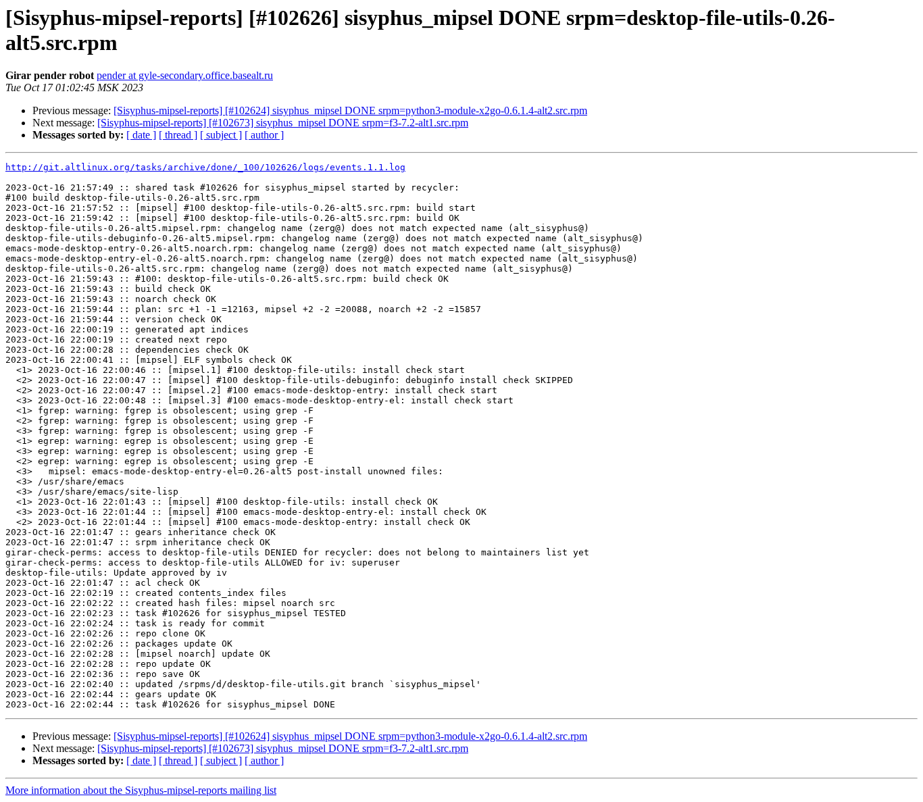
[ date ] (141, 135)
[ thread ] (178, 135)
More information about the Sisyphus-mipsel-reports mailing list (140, 790)
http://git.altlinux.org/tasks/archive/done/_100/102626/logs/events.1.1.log (205, 167)
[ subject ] (221, 135)
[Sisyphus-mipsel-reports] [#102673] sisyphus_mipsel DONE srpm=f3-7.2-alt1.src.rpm (282, 122)
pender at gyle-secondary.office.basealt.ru (185, 75)
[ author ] (264, 135)
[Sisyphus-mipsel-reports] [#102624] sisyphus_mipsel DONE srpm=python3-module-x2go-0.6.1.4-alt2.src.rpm (350, 110)
